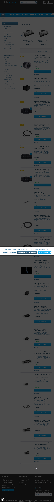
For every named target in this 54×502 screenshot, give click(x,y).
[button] (2, 499)
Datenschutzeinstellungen (9, 252)
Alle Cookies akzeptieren (45, 252)
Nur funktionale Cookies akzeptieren (27, 252)
